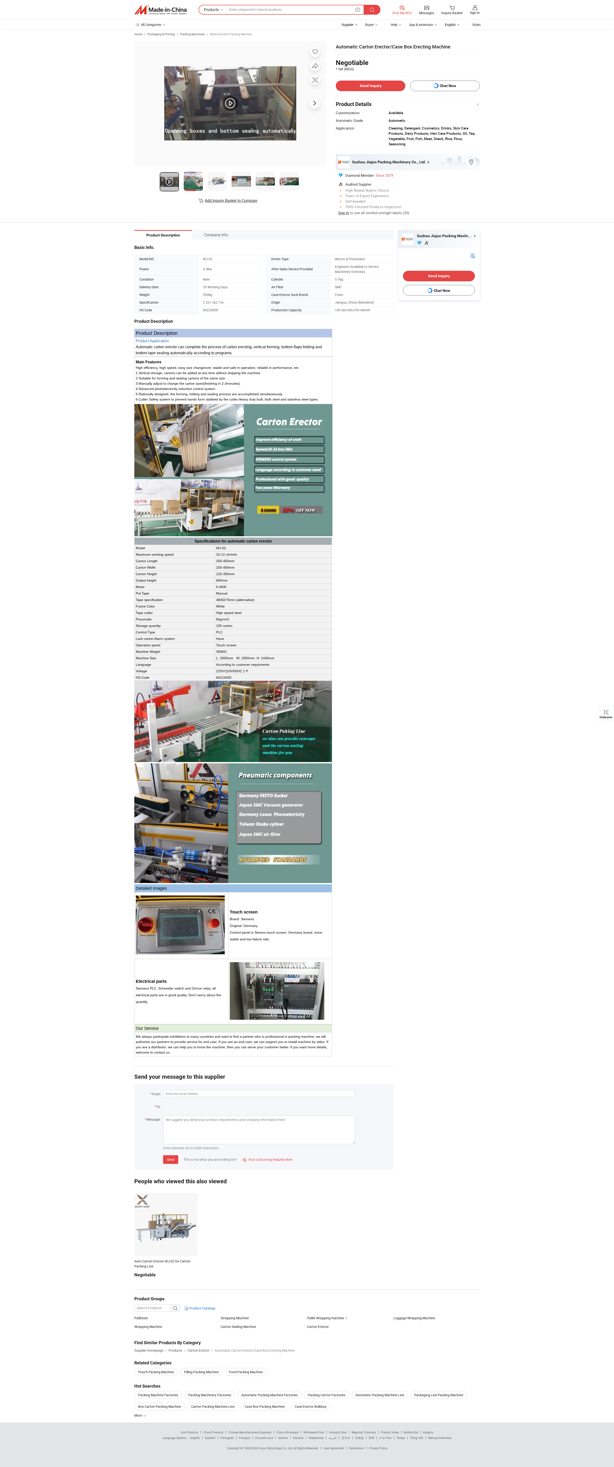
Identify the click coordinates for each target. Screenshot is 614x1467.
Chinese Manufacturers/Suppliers (250, 1432)
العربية (333, 1438)
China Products (213, 1432)
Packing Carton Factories (326, 1395)
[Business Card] (473, 255)
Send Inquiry (371, 85)
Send (170, 1159)
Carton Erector (318, 1326)
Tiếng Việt (416, 1438)
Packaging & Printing (161, 34)
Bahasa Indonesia (440, 1438)
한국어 (346, 1438)
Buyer (369, 24)
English (195, 1438)
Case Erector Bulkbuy (310, 1406)
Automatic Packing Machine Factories (269, 1395)
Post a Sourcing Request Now (268, 1159)
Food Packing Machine (246, 1372)
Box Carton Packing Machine (159, 1406)
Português (227, 1438)
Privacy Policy (378, 1448)
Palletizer (141, 1318)
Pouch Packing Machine (156, 1372)
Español (210, 1438)
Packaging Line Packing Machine (438, 1395)
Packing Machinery (192, 34)
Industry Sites (338, 1432)
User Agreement (334, 1448)
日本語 (359, 1438)
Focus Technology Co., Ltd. (275, 1448)
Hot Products (189, 1432)
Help (394, 24)
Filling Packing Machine (201, 1372)
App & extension (421, 24)
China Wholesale (287, 1432)
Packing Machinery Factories (209, 1395)
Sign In (343, 212)
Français (244, 1438)
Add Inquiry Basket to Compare (231, 200)
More (138, 1415)
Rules (476, 24)
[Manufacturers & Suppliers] (160, 10)
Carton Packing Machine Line (213, 1406)
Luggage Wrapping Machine (414, 1318)
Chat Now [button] (448, 85)
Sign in (475, 12)
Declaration (356, 1448)
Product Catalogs (202, 1308)
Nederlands (316, 1438)
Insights (428, 1432)
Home (138, 34)
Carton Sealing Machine (238, 1326)
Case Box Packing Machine (265, 1406)
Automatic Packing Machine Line (379, 1395)
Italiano (283, 1438)
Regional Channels (364, 1432)
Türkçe (400, 1438)
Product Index (390, 1432)
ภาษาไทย (385, 1438)
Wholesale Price (313, 1432)
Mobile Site (411, 1432)
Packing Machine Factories (158, 1395)
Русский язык (264, 1438)
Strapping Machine (235, 1318)
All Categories (151, 24)
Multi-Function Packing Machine (231, 34)
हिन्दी (371, 1438)
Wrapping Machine (148, 1326)
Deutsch (298, 1438)
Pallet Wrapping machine (325, 1318)
